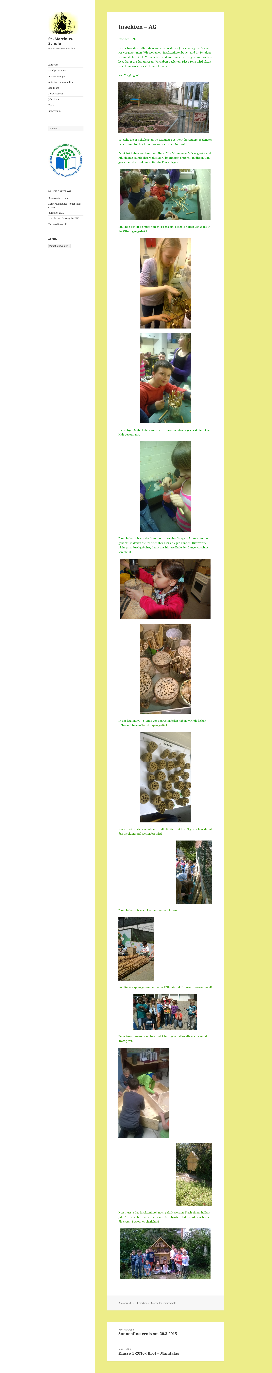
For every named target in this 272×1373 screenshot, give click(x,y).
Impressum (54, 111)
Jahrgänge (54, 99)
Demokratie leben (58, 198)
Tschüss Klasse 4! (57, 224)
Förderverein (55, 93)
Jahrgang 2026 (56, 212)
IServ (51, 105)
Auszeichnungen (57, 76)
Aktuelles (53, 64)
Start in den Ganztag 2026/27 (63, 218)
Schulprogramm (57, 70)
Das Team (53, 87)
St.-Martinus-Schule (60, 41)
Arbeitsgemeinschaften (61, 82)
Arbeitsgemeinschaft (164, 1303)
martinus (144, 1303)
